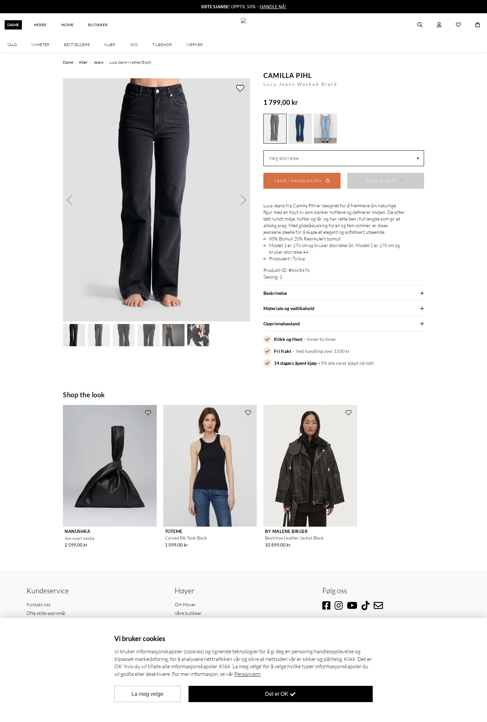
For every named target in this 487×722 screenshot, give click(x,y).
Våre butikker (188, 613)
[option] (156, 199)
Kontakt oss (38, 604)
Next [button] (243, 199)
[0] (477, 25)
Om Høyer (185, 604)
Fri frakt (282, 351)
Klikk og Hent (288, 339)
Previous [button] (69, 199)
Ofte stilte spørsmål (46, 613)
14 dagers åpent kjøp (295, 363)
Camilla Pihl (287, 75)
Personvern (247, 674)
